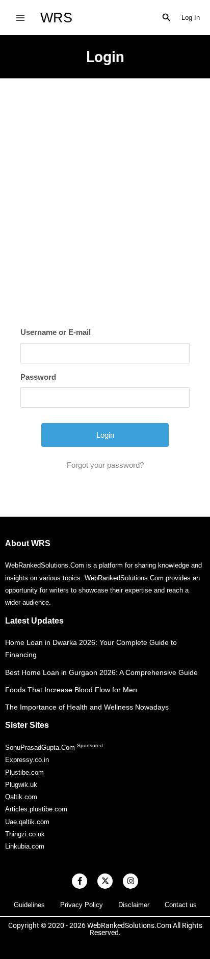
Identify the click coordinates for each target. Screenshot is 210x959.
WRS (56, 17)
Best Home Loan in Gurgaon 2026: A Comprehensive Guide (101, 672)
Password (38, 377)
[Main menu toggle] (20, 17)
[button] (166, 17)
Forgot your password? (105, 465)
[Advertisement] (105, 188)
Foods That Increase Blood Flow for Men (71, 690)
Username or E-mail (55, 332)
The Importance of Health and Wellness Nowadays (87, 707)
